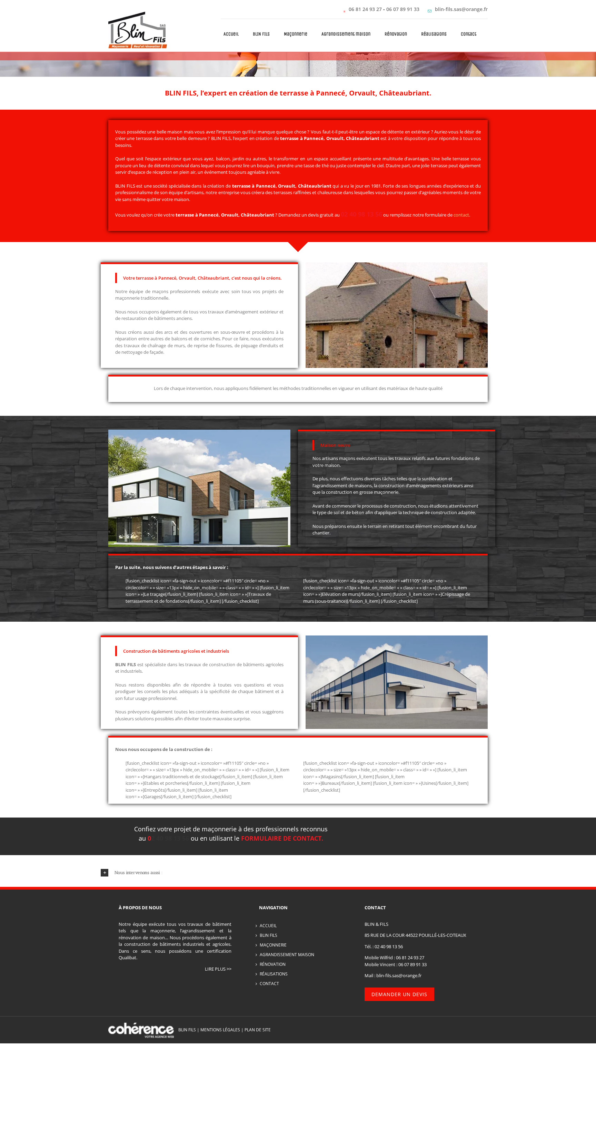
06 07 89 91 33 (403, 9)
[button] (298, 872)
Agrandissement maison (287, 955)
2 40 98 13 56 (170, 838)
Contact (269, 983)
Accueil (268, 926)
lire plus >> (218, 969)
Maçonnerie (273, 945)
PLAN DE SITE (258, 1030)
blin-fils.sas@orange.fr (461, 9)
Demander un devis (399, 994)
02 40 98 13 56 (389, 946)
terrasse (241, 186)
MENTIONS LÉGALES (220, 1030)
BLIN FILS (221, 138)
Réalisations (274, 974)
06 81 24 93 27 (365, 9)
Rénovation (273, 964)
